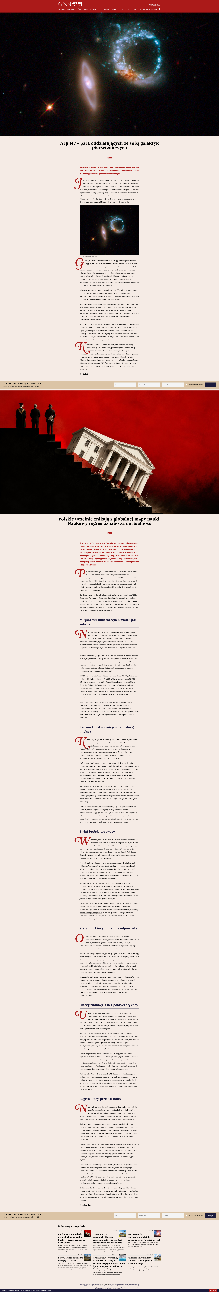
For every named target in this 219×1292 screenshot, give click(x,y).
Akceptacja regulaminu (195, 385)
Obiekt (129, 293)
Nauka (86, 9)
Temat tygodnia (64, 9)
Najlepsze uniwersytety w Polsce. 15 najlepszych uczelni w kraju (140, 1261)
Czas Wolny (122, 9)
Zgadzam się (213, 1290)
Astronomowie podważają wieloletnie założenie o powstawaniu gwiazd (144, 1237)
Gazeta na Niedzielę (104, 1284)
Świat (80, 9)
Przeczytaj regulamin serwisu (44, 1290)
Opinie (136, 9)
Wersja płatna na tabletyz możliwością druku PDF (154, 5)
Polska (73, 9)
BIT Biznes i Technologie (107, 9)
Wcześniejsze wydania (148, 9)
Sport (130, 9)
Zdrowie (93, 9)
